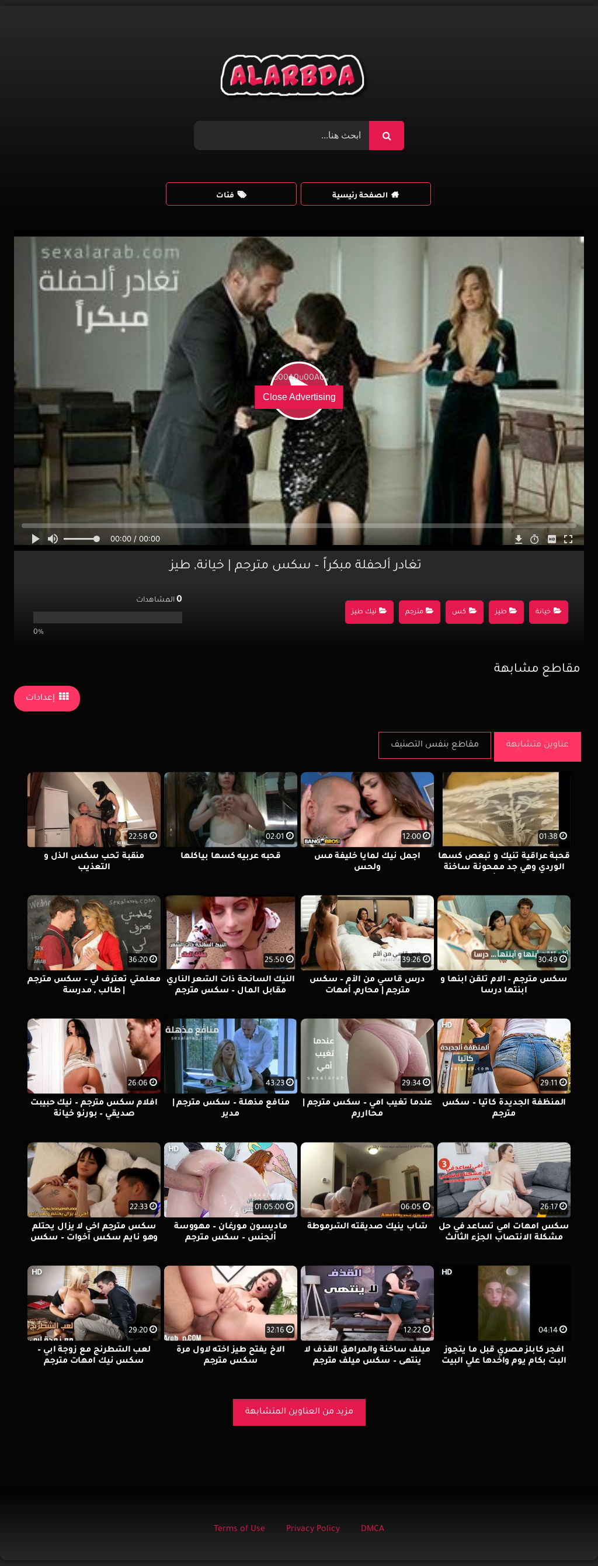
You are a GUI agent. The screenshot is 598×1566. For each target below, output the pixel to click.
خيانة (543, 612)
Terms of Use (239, 1529)
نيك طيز (364, 612)
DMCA (372, 1529)
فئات (225, 196)
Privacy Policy (313, 1529)
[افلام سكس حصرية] (294, 78)
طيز (501, 612)
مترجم (414, 612)
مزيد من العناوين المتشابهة (299, 1412)
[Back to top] (561, 1531)
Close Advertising (299, 397)
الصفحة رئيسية (360, 196)
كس (459, 612)
